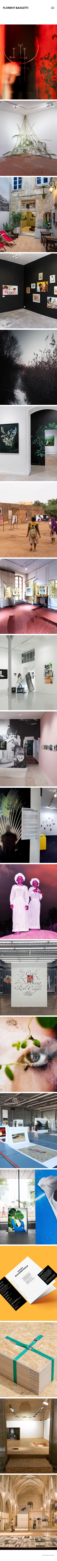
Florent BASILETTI (15, 8)
